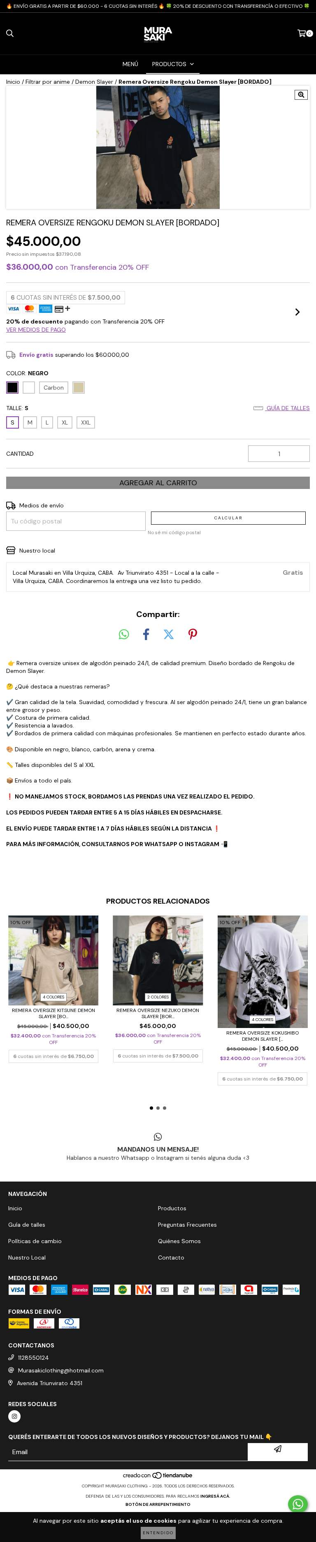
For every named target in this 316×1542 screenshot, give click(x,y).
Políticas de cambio (35, 1241)
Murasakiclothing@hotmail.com (61, 1370)
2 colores (158, 997)
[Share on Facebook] (146, 634)
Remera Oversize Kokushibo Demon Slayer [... (262, 1036)
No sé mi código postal (174, 532)
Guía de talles (287, 408)
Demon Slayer (94, 81)
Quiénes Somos (179, 1241)
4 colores (53, 997)
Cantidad (20, 453)
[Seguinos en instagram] (14, 1416)
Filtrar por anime (48, 81)
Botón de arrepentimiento (158, 1504)
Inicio (13, 81)
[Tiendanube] (158, 1477)
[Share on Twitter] (169, 634)
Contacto (171, 1257)
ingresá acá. (215, 1496)
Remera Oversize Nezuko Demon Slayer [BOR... (157, 1013)
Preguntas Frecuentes (187, 1224)
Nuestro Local (27, 1257)
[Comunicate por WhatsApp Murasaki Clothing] (298, 1504)
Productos (172, 1208)
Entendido (158, 1532)
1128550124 (33, 1357)
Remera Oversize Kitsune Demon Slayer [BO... (53, 1013)
